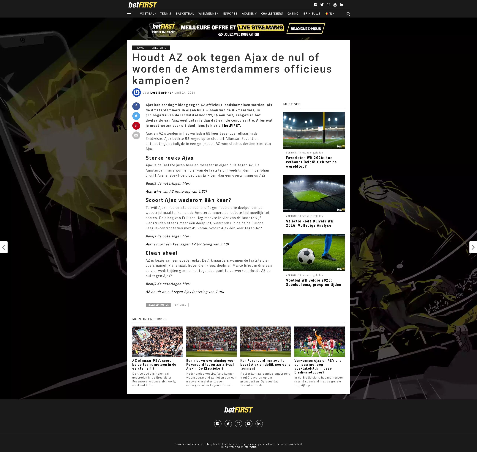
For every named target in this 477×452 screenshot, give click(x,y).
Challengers (272, 13)
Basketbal (185, 13)
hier (227, 447)
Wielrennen (208, 13)
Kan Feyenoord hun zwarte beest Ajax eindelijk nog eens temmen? (265, 364)
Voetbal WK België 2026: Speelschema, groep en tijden (313, 282)
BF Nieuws (311, 13)
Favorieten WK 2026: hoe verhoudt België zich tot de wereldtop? (311, 162)
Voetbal (147, 13)
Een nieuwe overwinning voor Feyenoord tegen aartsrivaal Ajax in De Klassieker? (210, 364)
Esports (230, 13)
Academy (249, 13)
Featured (180, 305)
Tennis (165, 13)
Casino (293, 13)
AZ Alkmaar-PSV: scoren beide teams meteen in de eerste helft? (154, 364)
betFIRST (232, 125)
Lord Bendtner (161, 92)
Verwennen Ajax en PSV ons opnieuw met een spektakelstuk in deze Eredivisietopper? (318, 366)
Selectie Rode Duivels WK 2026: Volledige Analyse (309, 223)
